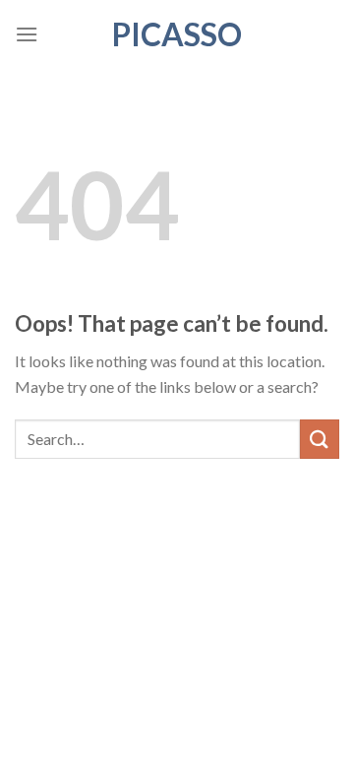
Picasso (177, 34)
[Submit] (319, 438)
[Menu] (26, 34)
